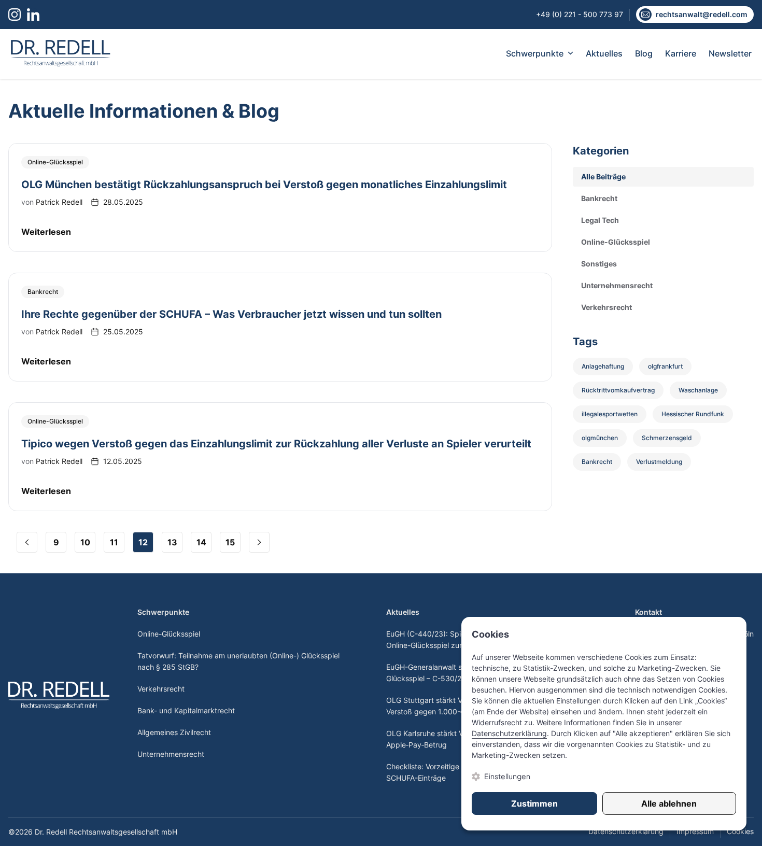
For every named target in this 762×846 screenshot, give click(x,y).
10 (85, 542)
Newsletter (730, 53)
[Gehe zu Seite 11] (27, 542)
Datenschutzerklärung (626, 831)
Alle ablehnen (669, 803)
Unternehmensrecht (170, 754)
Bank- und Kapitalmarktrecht (186, 710)
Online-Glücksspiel (168, 633)
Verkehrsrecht (161, 688)
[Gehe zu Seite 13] (259, 542)
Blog (644, 53)
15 (230, 542)
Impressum (695, 831)
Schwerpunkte (534, 53)
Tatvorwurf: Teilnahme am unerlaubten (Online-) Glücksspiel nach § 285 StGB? (238, 661)
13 (172, 542)
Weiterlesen (46, 232)
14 (201, 542)
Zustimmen (534, 803)
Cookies (740, 831)
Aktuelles (604, 53)
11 (114, 542)
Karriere (680, 53)
